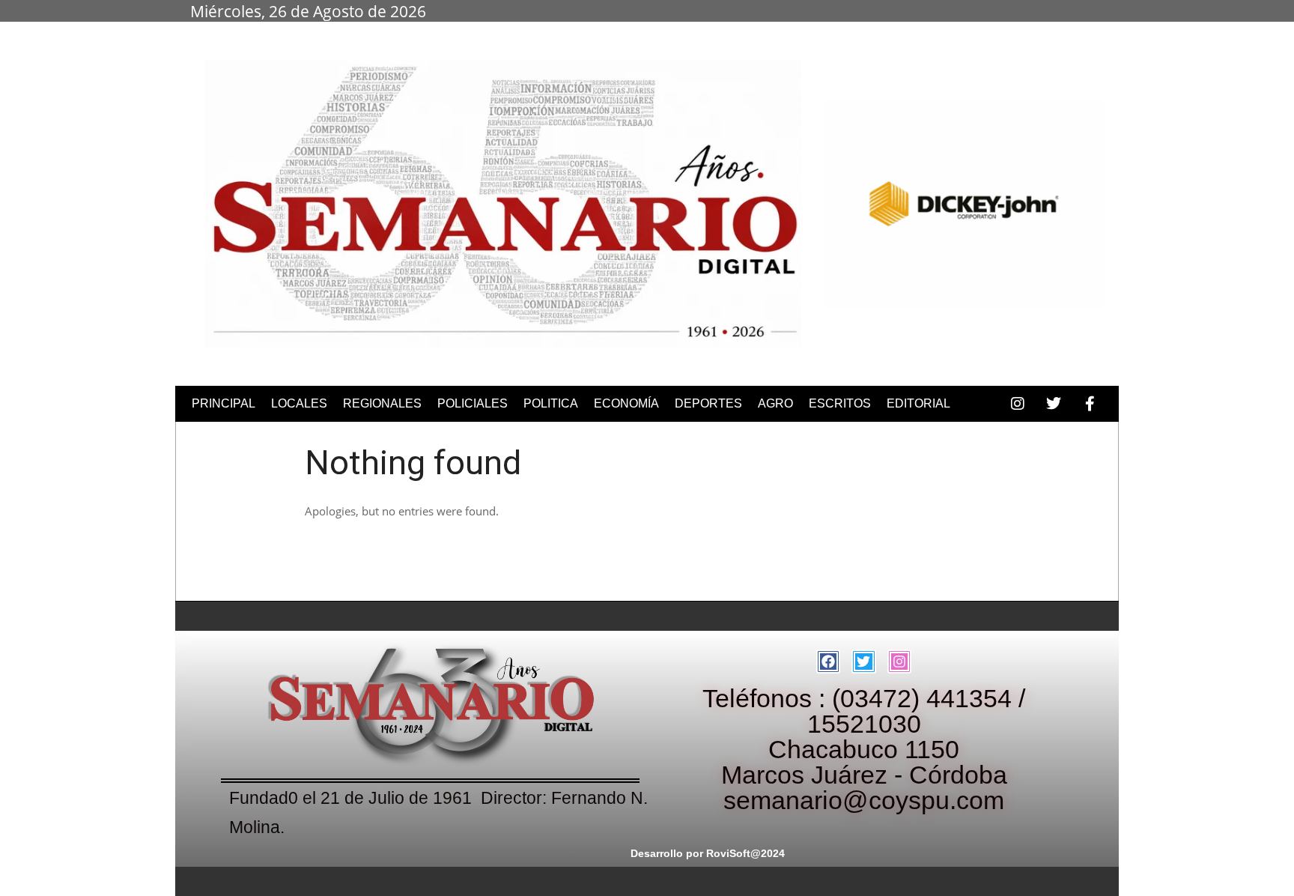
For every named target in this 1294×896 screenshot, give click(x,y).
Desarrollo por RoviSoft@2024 (708, 853)
